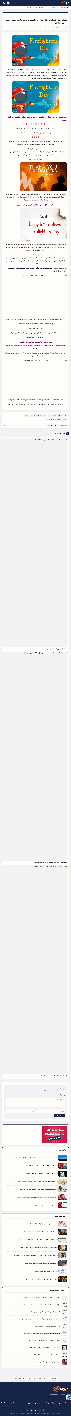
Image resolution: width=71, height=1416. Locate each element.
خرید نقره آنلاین (31, 1379)
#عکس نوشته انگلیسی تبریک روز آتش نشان (35, 415)
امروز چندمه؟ (21, 1403)
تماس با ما (29, 1403)
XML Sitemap (4, 1403)
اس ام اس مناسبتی (59, 16)
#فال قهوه (29, 7)
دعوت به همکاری (39, 1403)
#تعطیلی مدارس (59, 7)
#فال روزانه (35, 7)
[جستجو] (4, 3)
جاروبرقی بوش (52, 1379)
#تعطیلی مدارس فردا (50, 7)
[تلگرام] (35, 1410)
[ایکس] (39, 1410)
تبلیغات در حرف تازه (50, 1403)
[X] (59, 425)
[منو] (8, 3)
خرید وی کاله (42, 1379)
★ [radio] (11, 425)
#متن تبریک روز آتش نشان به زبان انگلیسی (56, 420)
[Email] (48, 425)
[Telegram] (51, 425)
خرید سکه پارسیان (19, 1379)
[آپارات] (43, 1410)
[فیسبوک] (27, 1410)
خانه (66, 16)
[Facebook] (55, 425)
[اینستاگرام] (31, 1410)
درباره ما (60, 1403)
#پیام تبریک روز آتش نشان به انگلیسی (57, 415)
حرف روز (13, 1403)
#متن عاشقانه (41, 7)
